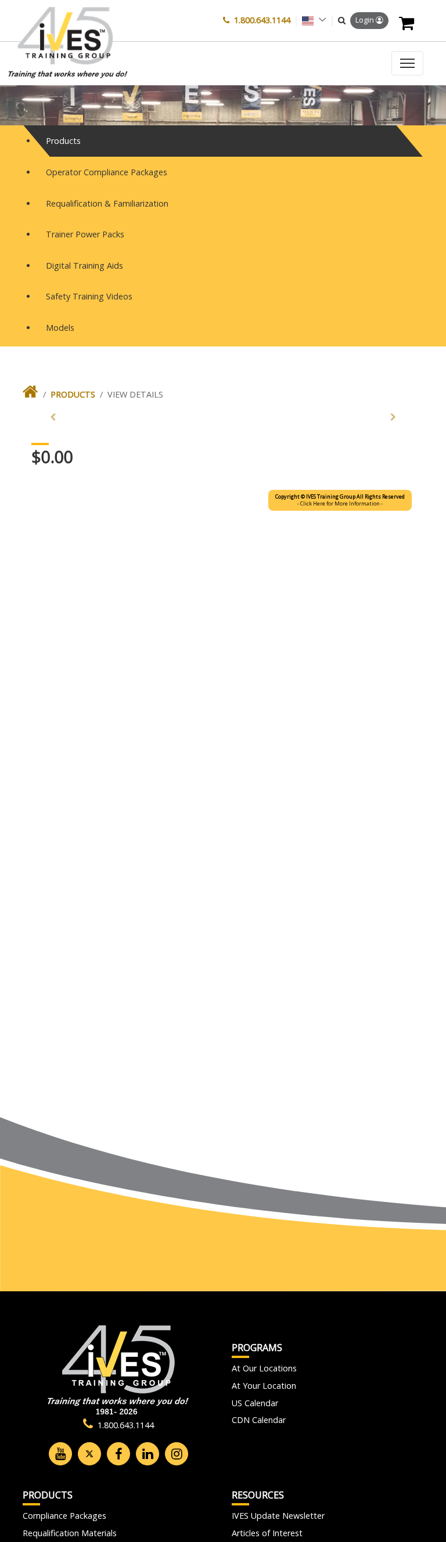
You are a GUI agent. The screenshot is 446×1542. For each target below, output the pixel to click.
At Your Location (264, 1385)
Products (73, 394)
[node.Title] (30, 394)
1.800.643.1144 (262, 20)
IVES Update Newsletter (278, 1515)
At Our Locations (264, 1368)
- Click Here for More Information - (340, 500)
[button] (342, 20)
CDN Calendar (259, 1419)
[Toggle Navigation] (407, 63)
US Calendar (255, 1403)
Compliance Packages (64, 1515)
